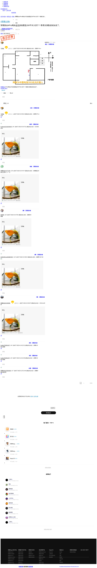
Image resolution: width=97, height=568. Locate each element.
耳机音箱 (61, 558)
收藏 (5, 93)
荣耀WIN (30, 551)
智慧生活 (9, 16)
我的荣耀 (51, 557)
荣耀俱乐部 (6, 6)
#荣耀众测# (5, 21)
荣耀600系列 (20, 551)
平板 (60, 553)
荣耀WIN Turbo (31, 555)
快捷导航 (13, 12)
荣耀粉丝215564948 (6, 370)
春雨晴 (2, 214)
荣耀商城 (5, 3)
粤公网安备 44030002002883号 (65, 566)
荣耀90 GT (20, 562)
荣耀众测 (3, 90)
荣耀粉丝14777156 (5, 170)
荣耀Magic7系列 (11, 558)
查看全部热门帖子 (48, 529)
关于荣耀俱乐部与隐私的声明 (32, 565)
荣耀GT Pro (41, 558)
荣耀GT (40, 560)
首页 (17, 16)
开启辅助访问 (4, 9)
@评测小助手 (4, 88)
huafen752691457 (5, 345)
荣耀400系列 (20, 555)
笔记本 (61, 551)
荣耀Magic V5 (10, 555)
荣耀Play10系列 (42, 557)
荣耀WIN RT (31, 553)
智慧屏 (61, 557)
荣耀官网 (5, 1)
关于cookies (40, 565)
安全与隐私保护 (52, 555)
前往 (54, 42)
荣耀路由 (3, 87)
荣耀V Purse (41, 562)
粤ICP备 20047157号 (75, 566)
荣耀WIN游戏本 (32, 557)
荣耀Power (41, 555)
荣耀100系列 (20, 560)
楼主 (46, 44)
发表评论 (53, 407)
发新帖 (91, 383)
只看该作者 (51, 44)
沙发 (31, 108)
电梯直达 (47, 42)
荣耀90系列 (20, 563)
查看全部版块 (48, 467)
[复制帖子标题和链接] (7, 28)
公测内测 (51, 553)
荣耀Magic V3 (10, 560)
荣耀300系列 (20, 557)
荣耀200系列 (20, 558)
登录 (4, 10)
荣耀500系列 (20, 553)
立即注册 (8, 10)
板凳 (30, 124)
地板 (31, 166)
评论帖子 (48, 412)
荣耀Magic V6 (10, 551)
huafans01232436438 (6, 126)
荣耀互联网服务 (73, 551)
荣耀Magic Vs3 (11, 562)
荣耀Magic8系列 (11, 553)
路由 (60, 560)
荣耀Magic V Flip (11, 563)
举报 (3, 96)
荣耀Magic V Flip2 (11, 557)
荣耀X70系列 (41, 563)
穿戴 (60, 555)
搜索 (2, 33)
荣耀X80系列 (41, 553)
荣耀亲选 (5, 4)
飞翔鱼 (2, 48)
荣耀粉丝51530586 (5, 303)
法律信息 (43, 565)
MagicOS (51, 551)
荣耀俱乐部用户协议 (22, 565)
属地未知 (18, 156)
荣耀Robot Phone (42, 551)
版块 (4, 16)
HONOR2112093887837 (7, 257)
